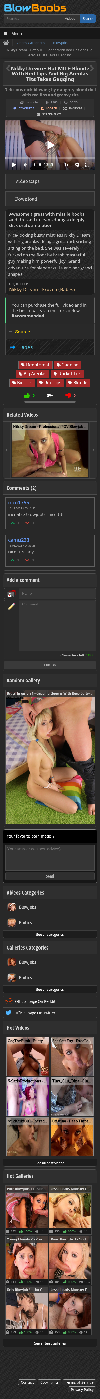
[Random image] (45, 1210)
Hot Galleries (20, 1176)
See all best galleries (50, 1343)
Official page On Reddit (35, 1001)
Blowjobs (32, 102)
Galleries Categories (27, 947)
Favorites (26, 108)
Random (75, 108)
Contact (27, 1382)
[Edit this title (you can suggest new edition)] (85, 68)
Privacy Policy (82, 1389)
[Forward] (93, 450)
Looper (51, 108)
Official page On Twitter (34, 1012)
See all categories (50, 934)
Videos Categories (25, 892)
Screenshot (51, 114)
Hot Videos (18, 1027)
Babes (25, 347)
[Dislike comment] (27, 522)
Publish (50, 665)
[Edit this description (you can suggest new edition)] (89, 214)
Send (50, 876)
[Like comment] (13, 522)
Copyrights (49, 1382)
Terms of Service (79, 1382)
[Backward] (7, 450)
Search (88, 18)
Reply (88, 501)
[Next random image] (90, 757)
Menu (16, 33)
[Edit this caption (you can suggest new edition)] (92, 90)
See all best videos (50, 1163)
